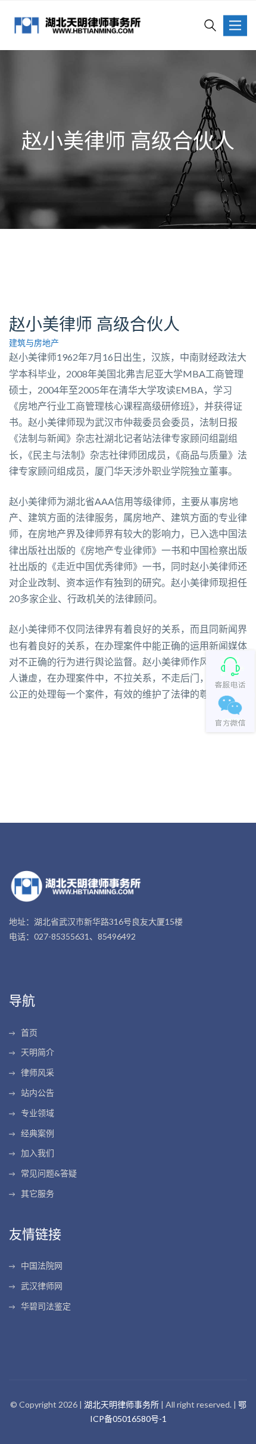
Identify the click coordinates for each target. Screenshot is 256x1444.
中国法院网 (42, 1265)
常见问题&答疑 (49, 1173)
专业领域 (37, 1113)
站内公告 (37, 1092)
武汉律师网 (42, 1286)
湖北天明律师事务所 (121, 1404)
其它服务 (37, 1193)
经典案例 (37, 1133)
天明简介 (37, 1052)
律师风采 (37, 1072)
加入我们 (37, 1153)
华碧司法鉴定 (46, 1306)
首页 (29, 1032)
